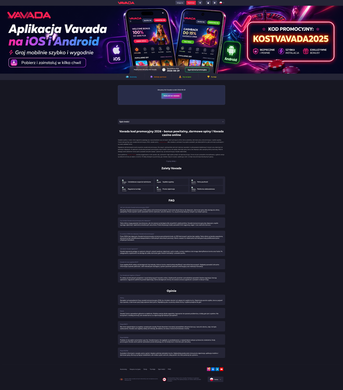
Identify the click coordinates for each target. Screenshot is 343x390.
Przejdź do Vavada (171, 96)
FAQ (169, 369)
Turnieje (152, 369)
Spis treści (161, 369)
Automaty (123, 369)
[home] (126, 3)
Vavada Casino (131, 154)
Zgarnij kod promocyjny (197, 70)
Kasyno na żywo (135, 369)
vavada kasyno (163, 142)
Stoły (145, 369)
